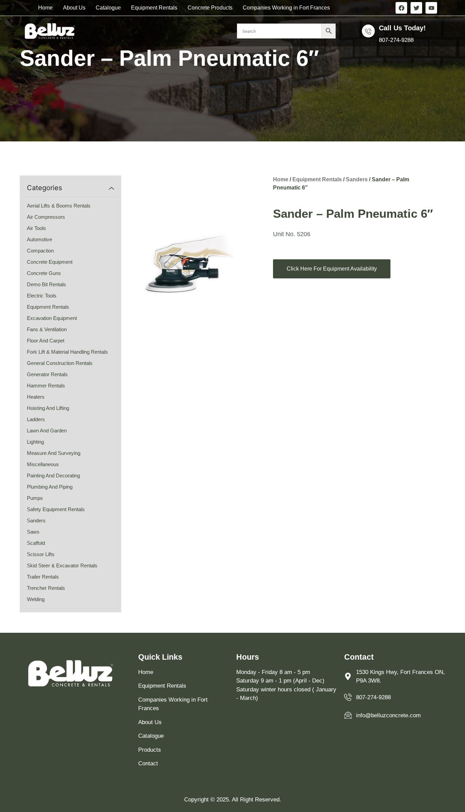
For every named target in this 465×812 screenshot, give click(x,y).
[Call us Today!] (368, 31)
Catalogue (108, 8)
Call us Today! (402, 28)
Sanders (357, 179)
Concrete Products (210, 8)
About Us (74, 8)
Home (45, 8)
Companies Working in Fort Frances (286, 8)
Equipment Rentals (154, 8)
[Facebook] (401, 8)
